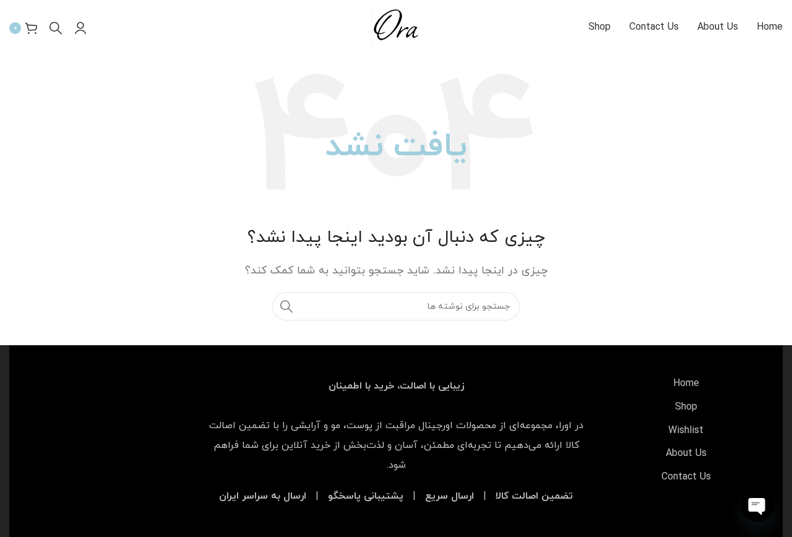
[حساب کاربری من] (80, 27)
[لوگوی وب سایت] (395, 27)
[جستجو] (55, 27)
